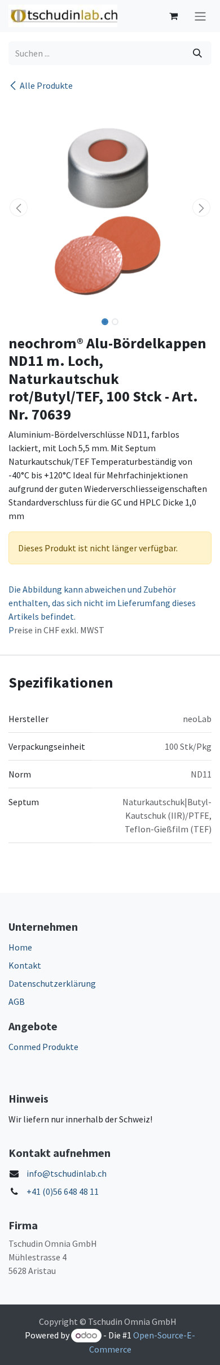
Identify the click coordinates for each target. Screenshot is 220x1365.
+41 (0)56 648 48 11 (63, 1191)
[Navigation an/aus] (200, 16)
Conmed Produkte (43, 1046)
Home (20, 947)
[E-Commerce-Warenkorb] (173, 16)
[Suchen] (197, 53)
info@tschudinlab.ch (67, 1173)
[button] (18, 207)
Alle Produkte (46, 85)
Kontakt (24, 965)
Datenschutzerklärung (52, 983)
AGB (16, 1001)
